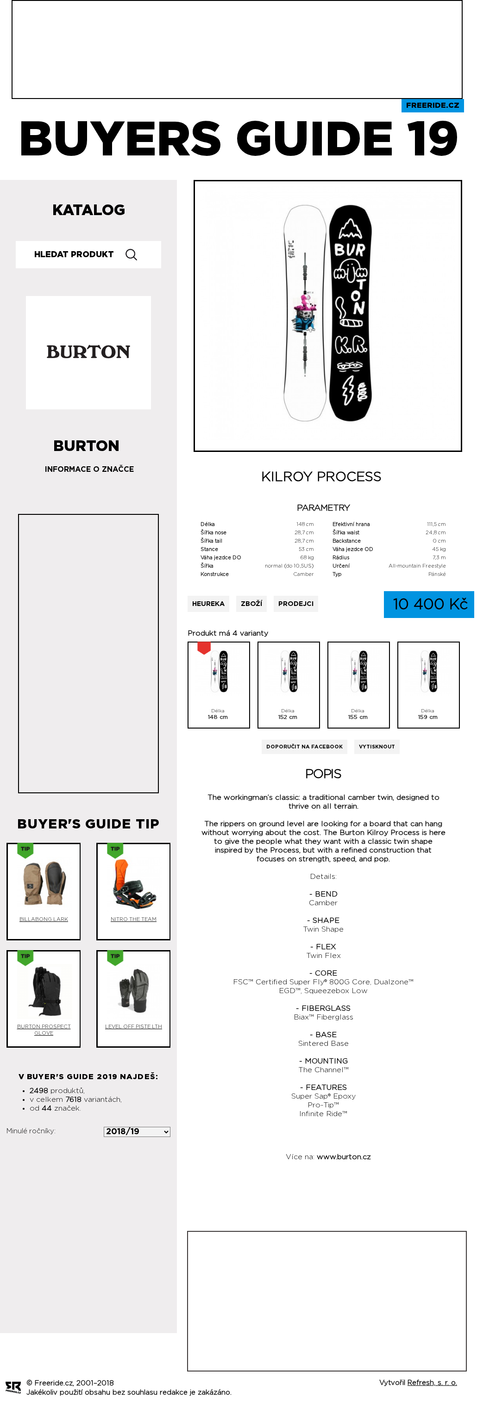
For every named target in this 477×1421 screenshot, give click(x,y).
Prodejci (296, 603)
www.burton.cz (344, 1157)
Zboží (251, 603)
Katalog (88, 210)
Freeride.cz (432, 105)
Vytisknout (377, 746)
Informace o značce (89, 469)
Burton (86, 442)
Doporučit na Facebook (304, 746)
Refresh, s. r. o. (432, 1382)
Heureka (208, 603)
